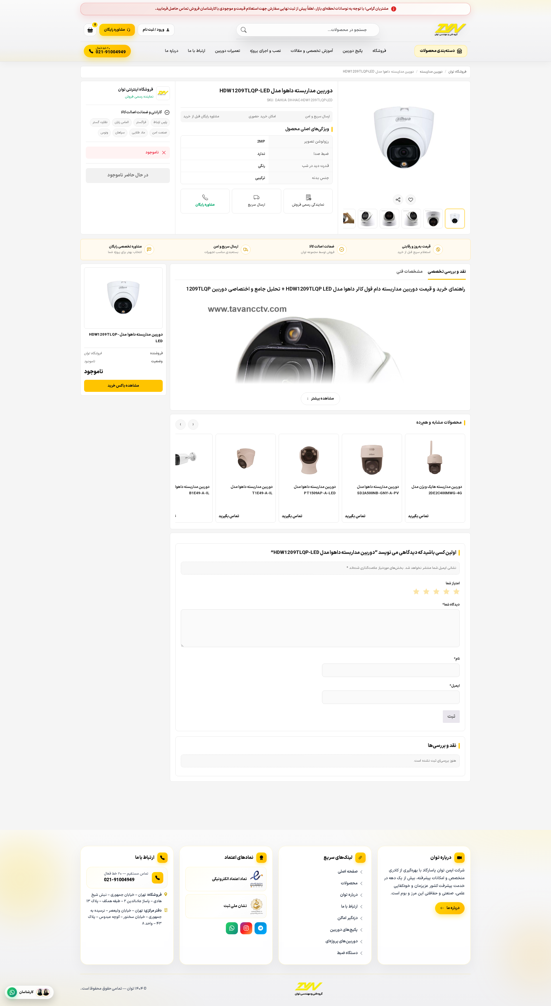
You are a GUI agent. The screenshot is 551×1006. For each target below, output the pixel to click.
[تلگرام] (261, 928)
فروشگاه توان (457, 71)
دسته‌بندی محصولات (437, 51)
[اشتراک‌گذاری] (398, 199)
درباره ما (171, 51)
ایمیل (455, 685)
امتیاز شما (453, 583)
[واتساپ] (232, 928)
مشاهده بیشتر (322, 399)
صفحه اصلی (348, 872)
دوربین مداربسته (431, 71)
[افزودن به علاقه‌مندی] (411, 199)
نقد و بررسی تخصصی (447, 271)
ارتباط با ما (196, 51)
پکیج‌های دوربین (344, 930)
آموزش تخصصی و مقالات (312, 51)
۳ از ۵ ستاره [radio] (436, 592)
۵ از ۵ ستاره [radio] (416, 592)
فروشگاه (379, 51)
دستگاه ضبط (347, 953)
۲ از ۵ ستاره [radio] (446, 592)
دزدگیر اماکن (347, 918)
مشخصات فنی (410, 271)
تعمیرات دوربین (227, 51)
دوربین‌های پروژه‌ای (341, 941)
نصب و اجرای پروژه (265, 51)
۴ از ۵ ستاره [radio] (426, 592)
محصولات (349, 883)
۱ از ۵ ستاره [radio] (456, 592)
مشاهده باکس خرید (123, 386)
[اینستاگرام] (246, 928)
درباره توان (349, 895)
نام (457, 658)
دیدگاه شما (451, 604)
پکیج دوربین (353, 51)
